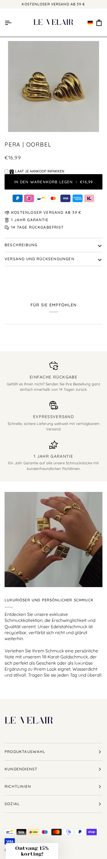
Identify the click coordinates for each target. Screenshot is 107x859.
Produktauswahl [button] (25, 751)
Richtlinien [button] (18, 786)
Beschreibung (21, 245)
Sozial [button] (12, 803)
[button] (90, 23)
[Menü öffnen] (8, 23)
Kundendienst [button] (21, 769)
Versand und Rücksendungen (39, 259)
